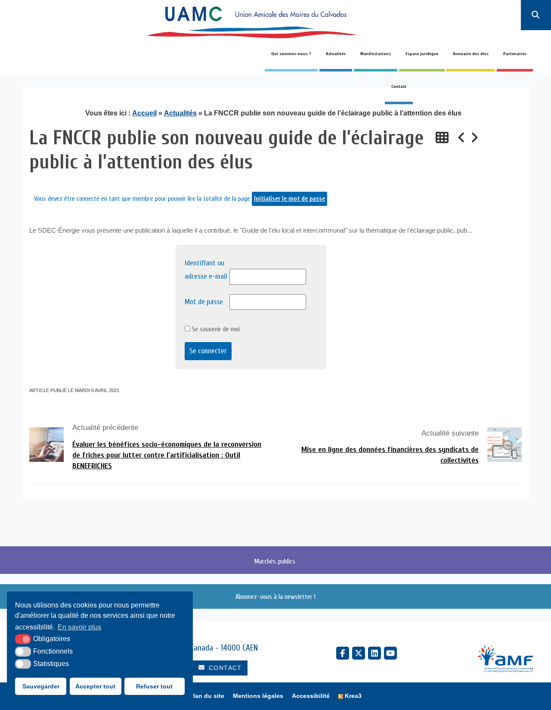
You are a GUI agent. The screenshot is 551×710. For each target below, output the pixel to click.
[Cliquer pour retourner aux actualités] (442, 138)
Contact (398, 86)
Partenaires (514, 53)
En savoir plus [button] (79, 627)
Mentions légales (258, 696)
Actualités (336, 53)
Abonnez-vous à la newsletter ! (275, 597)
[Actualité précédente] (461, 138)
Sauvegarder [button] (40, 686)
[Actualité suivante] (474, 138)
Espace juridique (422, 53)
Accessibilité (311, 696)
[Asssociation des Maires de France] (505, 659)
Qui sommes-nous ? (291, 53)
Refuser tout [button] (154, 686)
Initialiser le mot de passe (289, 198)
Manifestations (375, 53)
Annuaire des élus (471, 53)
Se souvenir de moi (215, 329)
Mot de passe (204, 302)
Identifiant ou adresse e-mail (206, 269)
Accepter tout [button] (95, 686)
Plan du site (206, 696)
